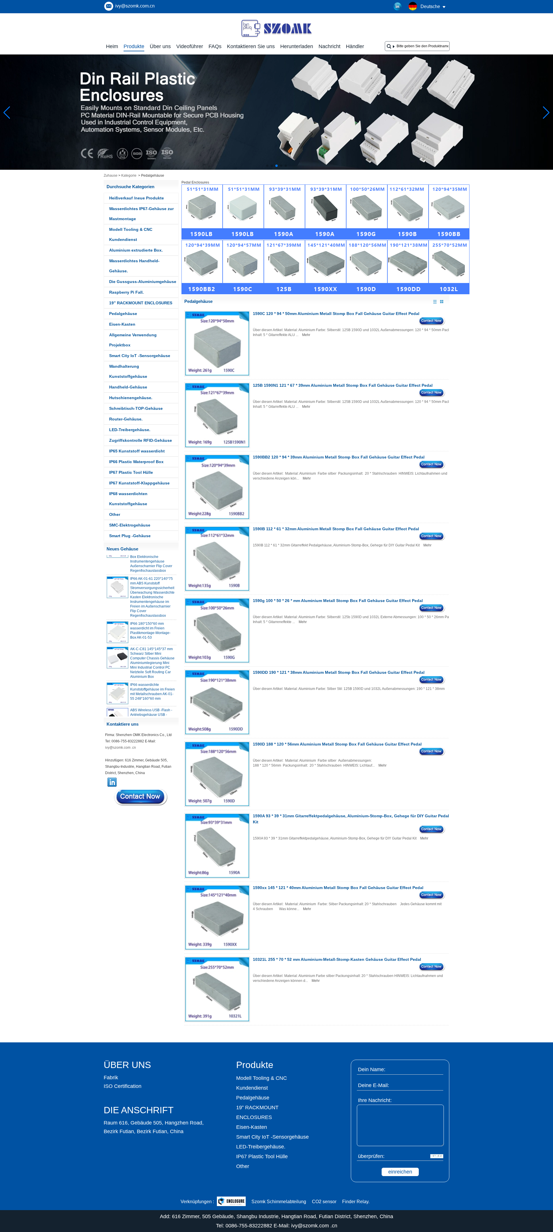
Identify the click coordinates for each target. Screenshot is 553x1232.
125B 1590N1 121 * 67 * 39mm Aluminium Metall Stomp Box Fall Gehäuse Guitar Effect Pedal (343, 385)
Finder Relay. (356, 1201)
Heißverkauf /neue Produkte (136, 198)
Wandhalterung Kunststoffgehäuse (128, 371)
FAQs (215, 46)
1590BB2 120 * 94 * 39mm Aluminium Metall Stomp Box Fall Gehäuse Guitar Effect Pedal (339, 457)
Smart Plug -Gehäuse (130, 535)
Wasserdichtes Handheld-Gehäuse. (134, 266)
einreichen (400, 1172)
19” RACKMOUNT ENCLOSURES (140, 303)
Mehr (306, 335)
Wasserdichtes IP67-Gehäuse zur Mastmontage (141, 213)
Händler (355, 46)
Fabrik (111, 1077)
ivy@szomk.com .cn (120, 748)
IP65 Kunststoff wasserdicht (137, 451)
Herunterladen (296, 46)
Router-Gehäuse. (126, 419)
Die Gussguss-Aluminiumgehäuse (142, 281)
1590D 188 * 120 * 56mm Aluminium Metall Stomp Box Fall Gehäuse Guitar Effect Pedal (337, 744)
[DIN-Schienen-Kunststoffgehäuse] (276, 169)
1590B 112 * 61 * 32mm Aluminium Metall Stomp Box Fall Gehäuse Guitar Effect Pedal (336, 529)
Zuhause (111, 175)
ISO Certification (122, 1086)
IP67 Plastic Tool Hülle (131, 472)
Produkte (134, 46)
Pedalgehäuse (123, 313)
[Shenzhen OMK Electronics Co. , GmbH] (276, 37)
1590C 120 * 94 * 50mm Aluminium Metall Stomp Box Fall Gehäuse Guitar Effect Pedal (336, 313)
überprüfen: (371, 1156)
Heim (112, 46)
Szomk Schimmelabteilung (278, 1201)
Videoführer (189, 46)
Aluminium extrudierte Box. (136, 250)
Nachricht (329, 46)
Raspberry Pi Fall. (126, 292)
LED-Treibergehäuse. (129, 429)
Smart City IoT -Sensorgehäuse (139, 355)
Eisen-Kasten (122, 324)
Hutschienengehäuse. (130, 397)
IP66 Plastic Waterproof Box (136, 461)
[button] (267, 166)
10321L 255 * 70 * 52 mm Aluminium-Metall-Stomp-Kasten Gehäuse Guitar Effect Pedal (337, 959)
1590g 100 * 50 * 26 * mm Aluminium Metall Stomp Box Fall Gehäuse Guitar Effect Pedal (338, 600)
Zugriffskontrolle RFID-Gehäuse (140, 440)
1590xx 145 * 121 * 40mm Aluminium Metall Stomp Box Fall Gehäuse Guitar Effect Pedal (338, 887)
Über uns (160, 46)
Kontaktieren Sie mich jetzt (141, 797)
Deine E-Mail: (373, 1085)
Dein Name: (371, 1069)
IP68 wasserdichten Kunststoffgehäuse (128, 498)
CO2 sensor (324, 1201)
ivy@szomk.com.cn (135, 5)
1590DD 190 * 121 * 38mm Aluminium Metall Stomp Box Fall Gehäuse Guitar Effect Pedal (339, 672)
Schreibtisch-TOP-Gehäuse (136, 408)
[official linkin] (397, 6)
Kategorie (129, 175)
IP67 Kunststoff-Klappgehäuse (139, 483)
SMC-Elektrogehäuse (129, 525)
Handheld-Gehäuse (128, 387)
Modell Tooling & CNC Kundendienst (130, 234)
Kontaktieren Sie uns (251, 46)
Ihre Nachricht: (375, 1100)
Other (114, 514)
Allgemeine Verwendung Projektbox (133, 340)
